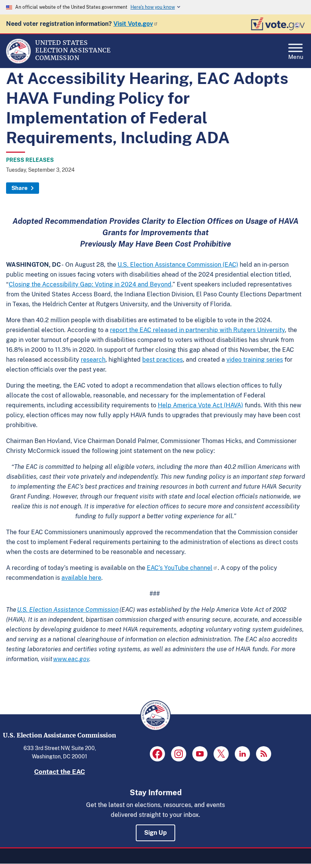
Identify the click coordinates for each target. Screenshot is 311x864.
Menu (295, 56)
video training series (254, 359)
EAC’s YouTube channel (179, 567)
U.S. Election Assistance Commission (68, 609)
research (93, 359)
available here (81, 577)
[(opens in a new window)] (157, 754)
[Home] (18, 62)
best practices (162, 359)
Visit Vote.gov (133, 23)
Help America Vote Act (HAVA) (200, 405)
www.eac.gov (71, 659)
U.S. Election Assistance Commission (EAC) (178, 264)
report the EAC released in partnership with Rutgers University (197, 330)
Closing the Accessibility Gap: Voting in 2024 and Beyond (90, 284)
